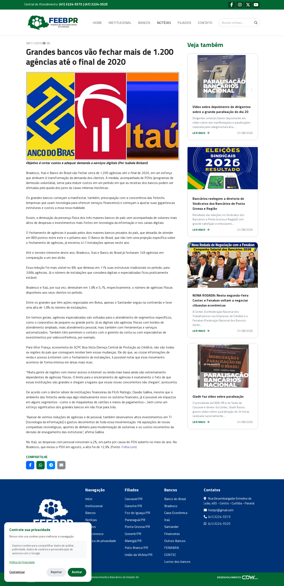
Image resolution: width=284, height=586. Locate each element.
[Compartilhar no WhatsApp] (40, 465)
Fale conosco (94, 533)
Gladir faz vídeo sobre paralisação (218, 396)
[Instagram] (239, 4)
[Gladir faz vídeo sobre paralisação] (223, 366)
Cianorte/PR (133, 505)
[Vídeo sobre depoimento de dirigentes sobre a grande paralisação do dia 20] (223, 76)
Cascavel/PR (133, 498)
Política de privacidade (100, 540)
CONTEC (170, 554)
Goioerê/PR (133, 533)
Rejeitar (56, 572)
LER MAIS (199, 133)
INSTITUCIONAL (120, 22)
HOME (97, 22)
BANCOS (144, 22)
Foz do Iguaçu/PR (137, 512)
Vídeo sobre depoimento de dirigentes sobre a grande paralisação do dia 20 (222, 109)
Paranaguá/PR (135, 519)
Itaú (167, 519)
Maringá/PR (133, 540)
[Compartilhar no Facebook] (30, 465)
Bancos (90, 512)
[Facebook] (231, 4)
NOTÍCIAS (164, 22)
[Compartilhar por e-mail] (61, 465)
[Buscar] (256, 23)
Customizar (17, 572)
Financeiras (172, 533)
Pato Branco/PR (136, 547)
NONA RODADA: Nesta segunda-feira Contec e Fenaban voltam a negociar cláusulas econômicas (220, 300)
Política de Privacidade (22, 562)
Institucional (93, 505)
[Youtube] (256, 4)
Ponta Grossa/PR (137, 526)
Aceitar (77, 572)
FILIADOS (184, 22)
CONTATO (205, 22)
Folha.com (128, 446)
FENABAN (171, 547)
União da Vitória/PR (138, 554)
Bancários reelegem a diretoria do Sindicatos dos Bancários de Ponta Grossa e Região (219, 203)
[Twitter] (248, 4)
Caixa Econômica (175, 512)
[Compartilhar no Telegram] (51, 465)
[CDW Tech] (237, 577)
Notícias (91, 519)
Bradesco (170, 505)
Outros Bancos (174, 540)
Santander (171, 526)
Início (88, 498)
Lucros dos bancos (177, 561)
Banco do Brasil (175, 498)
